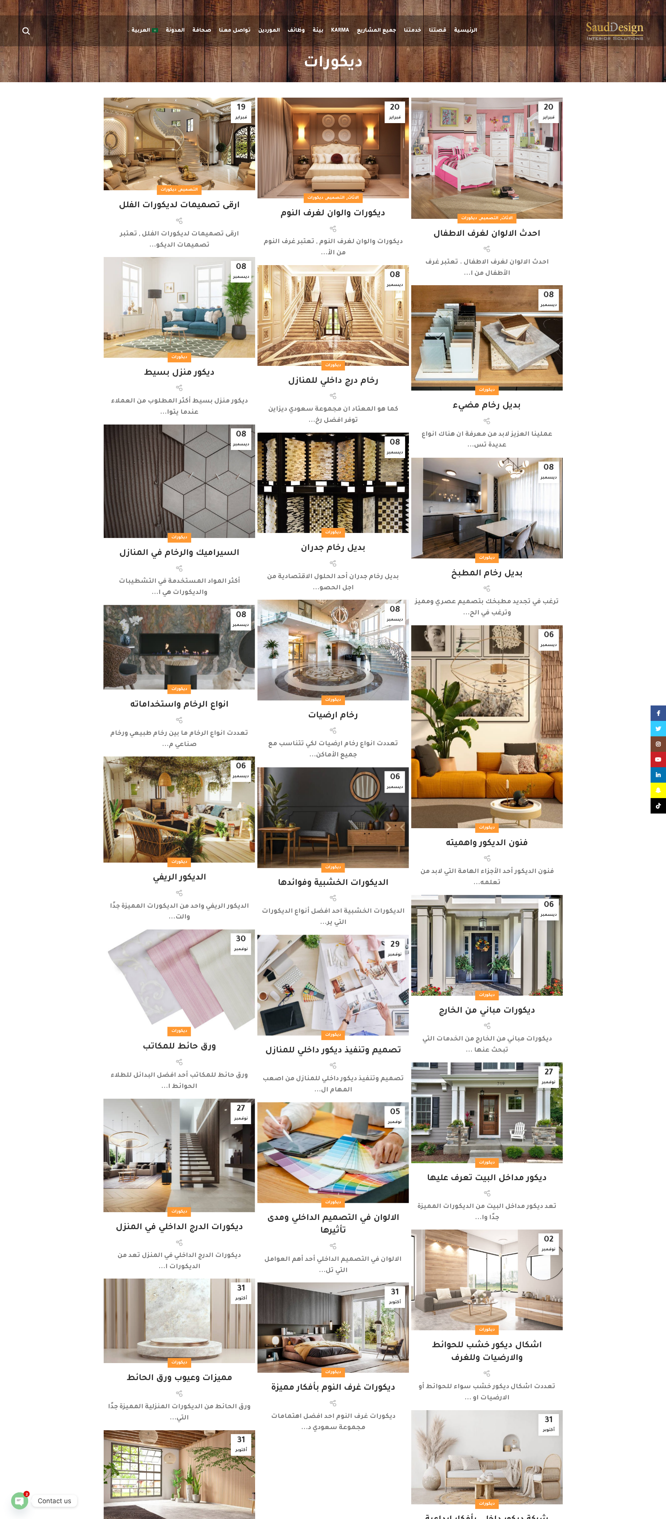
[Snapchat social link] (658, 790)
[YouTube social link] (658, 759)
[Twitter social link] (658, 728)
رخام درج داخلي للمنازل (333, 381)
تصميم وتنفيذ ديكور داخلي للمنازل (333, 1051)
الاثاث (507, 218)
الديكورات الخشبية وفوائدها (333, 883)
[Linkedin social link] (658, 775)
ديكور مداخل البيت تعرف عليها (487, 1179)
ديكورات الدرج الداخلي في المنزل (179, 1228)
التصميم (489, 218)
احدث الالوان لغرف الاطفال (486, 234)
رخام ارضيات (333, 716)
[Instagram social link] (658, 744)
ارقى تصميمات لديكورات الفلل (179, 206)
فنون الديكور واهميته (487, 844)
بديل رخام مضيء (487, 406)
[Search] (26, 31)
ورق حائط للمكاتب (179, 1047)
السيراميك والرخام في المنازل (179, 553)
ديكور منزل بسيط (179, 373)
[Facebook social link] (658, 713)
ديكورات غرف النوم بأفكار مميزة (333, 1388)
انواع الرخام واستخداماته (179, 705)
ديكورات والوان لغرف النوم (333, 214)
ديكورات (469, 218)
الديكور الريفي (179, 878)
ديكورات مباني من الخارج (487, 1011)
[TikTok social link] (658, 806)
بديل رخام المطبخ (487, 574)
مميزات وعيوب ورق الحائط (179, 1379)
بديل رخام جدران (333, 548)
